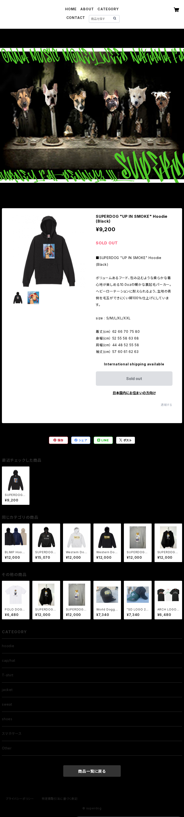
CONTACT (75, 18)
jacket (7, 690)
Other (7, 748)
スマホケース (12, 733)
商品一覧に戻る (92, 771)
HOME (70, 9)
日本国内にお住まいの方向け (134, 393)
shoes (7, 719)
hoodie (8, 646)
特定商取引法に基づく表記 (60, 798)
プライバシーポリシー (20, 798)
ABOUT (87, 9)
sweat (7, 704)
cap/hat (8, 660)
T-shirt (7, 675)
